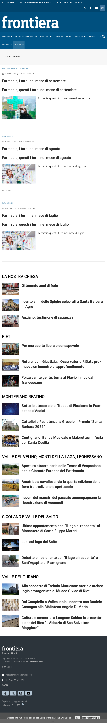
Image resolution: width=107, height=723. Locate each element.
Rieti (3, 68)
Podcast (6, 45)
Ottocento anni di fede (40, 286)
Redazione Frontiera (26, 74)
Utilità (18, 45)
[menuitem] (6, 36)
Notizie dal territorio (24, 36)
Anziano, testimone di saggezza (47, 317)
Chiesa (57, 36)
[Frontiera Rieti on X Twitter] (84, 7)
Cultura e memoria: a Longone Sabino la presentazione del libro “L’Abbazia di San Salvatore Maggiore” (62, 623)
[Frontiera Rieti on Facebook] (90, 7)
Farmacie (8, 190)
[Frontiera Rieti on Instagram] (102, 8)
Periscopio (44, 36)
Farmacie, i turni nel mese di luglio (30, 215)
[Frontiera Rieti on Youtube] (96, 7)
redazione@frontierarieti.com (37, 2)
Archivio (6, 36)
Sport (68, 36)
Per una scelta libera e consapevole (50, 346)
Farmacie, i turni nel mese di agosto (31, 149)
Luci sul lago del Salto (39, 542)
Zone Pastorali (23, 68)
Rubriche (79, 36)
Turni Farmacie (11, 68)
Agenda (92, 36)
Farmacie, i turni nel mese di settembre (34, 81)
